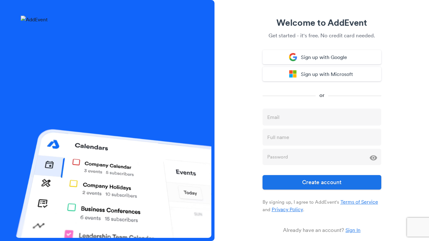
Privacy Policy (287, 209)
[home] (34, 19)
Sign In (353, 230)
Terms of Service (359, 202)
